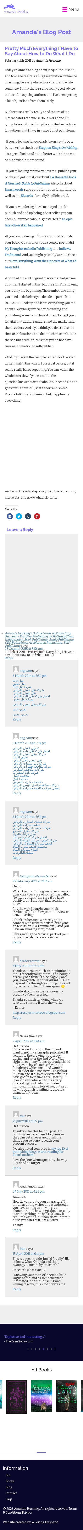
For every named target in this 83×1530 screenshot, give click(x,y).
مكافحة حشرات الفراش (28, 782)
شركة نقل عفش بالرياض (28, 690)
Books (10, 1481)
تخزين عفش (20, 714)
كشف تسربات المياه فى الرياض (32, 843)
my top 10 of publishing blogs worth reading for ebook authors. (40, 1152)
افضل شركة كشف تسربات (30, 837)
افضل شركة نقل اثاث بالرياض (31, 696)
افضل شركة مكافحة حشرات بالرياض (36, 788)
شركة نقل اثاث (22, 687)
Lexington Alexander (34, 876)
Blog (9, 1487)
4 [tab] (40, 1349)
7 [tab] (51, 1349)
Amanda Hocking (16, 11)
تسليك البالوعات (23, 853)
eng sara (25, 671)
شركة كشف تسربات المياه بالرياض (35, 840)
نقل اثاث (18, 681)
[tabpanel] (41, 1339)
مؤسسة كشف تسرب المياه (30, 846)
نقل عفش (19, 684)
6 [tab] (47, 1349)
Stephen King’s (58, 148)
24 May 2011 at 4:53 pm (29, 1191)
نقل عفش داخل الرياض (27, 760)
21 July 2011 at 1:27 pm (28, 1121)
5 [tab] (43, 1349)
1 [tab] (28, 1349)
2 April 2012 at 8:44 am (29, 1041)
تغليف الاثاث (20, 757)
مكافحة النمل (21, 776)
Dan (22, 1249)
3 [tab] (36, 1349)
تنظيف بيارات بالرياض (26, 825)
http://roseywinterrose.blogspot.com (39, 1012)
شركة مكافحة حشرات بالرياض (32, 766)
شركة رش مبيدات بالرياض (29, 763)
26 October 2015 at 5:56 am (24, 649)
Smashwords (14, 189)
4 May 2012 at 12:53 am (28, 966)
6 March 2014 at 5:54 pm (30, 676)
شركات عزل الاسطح (26, 831)
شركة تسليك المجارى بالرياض (31, 822)
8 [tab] (55, 1349)
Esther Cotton (29, 961)
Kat (21, 1116)
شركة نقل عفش (23, 699)
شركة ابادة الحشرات (26, 773)
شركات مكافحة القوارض (28, 769)
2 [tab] (32, 1349)
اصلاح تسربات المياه (25, 849)
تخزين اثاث (19, 709)
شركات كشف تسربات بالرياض (32, 828)
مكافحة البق (20, 779)
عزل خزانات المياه (24, 834)
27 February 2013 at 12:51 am (33, 881)
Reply (9, 658)
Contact (11, 1493)
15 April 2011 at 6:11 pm (28, 1254)
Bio (8, 1475)
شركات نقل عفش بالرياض (29, 704)
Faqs (9, 1499)
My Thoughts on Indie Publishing (28, 249)
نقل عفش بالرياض (24, 693)
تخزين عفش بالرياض (26, 748)
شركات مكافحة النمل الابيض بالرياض (36, 785)
